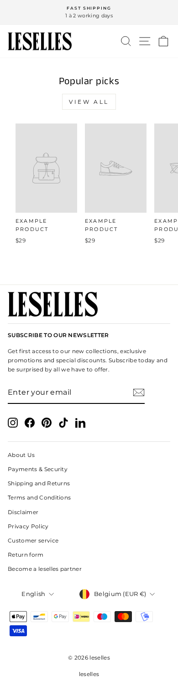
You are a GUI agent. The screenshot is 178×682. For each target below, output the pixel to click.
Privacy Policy (28, 526)
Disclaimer (23, 512)
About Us (21, 454)
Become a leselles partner (45, 568)
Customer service (33, 540)
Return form (26, 554)
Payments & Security (38, 469)
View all (89, 101)
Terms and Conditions (39, 497)
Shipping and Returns (39, 483)
